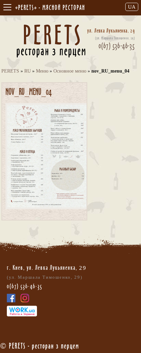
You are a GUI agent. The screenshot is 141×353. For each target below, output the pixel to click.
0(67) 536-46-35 (117, 45)
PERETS (10, 71)
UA (132, 7)
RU (27, 71)
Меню (42, 71)
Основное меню (69, 71)
